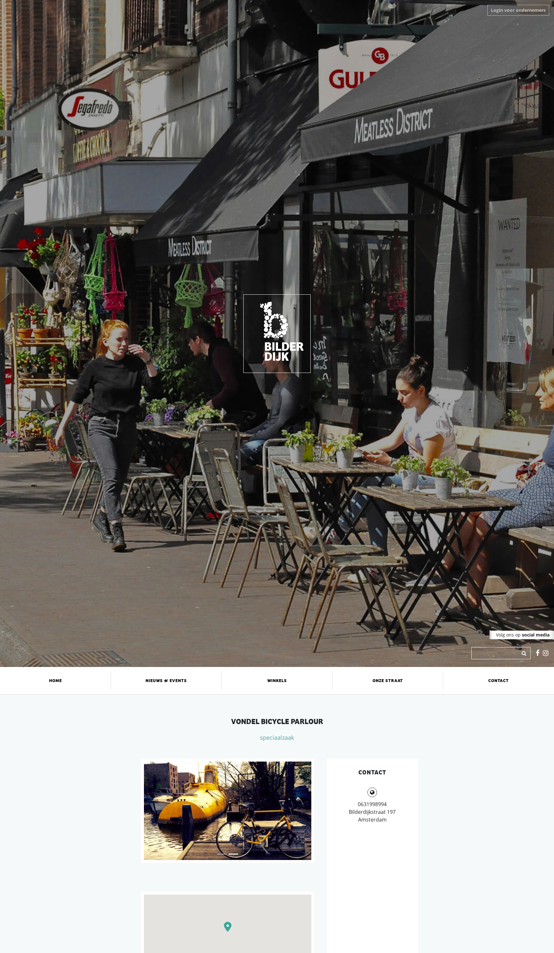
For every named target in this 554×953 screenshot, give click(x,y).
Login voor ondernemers (518, 10)
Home (55, 680)
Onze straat (388, 680)
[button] (227, 927)
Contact (498, 680)
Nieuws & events (166, 680)
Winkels (277, 680)
